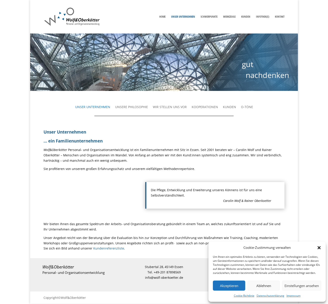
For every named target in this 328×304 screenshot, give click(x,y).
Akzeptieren (229, 285)
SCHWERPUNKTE (209, 17)
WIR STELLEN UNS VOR (170, 107)
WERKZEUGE (229, 17)
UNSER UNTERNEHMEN (183, 17)
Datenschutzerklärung (270, 296)
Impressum (293, 296)
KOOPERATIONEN (205, 107)
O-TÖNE (247, 107)
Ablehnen (263, 285)
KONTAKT (279, 17)
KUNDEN (245, 17)
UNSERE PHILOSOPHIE (131, 107)
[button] (319, 247)
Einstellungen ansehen (301, 285)
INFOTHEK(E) (262, 17)
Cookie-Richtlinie (244, 296)
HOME (162, 17)
